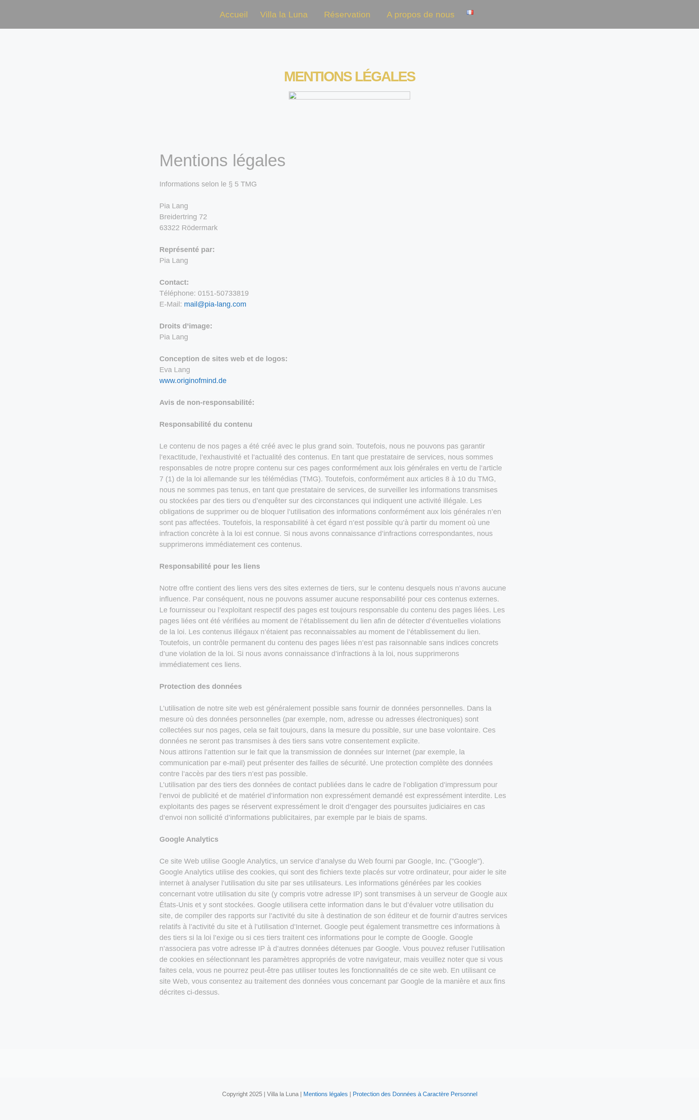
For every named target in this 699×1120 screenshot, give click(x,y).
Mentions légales (325, 1093)
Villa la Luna (284, 14)
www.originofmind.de (193, 381)
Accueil (234, 14)
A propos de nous (421, 14)
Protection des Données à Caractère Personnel (415, 1093)
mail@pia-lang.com (215, 304)
